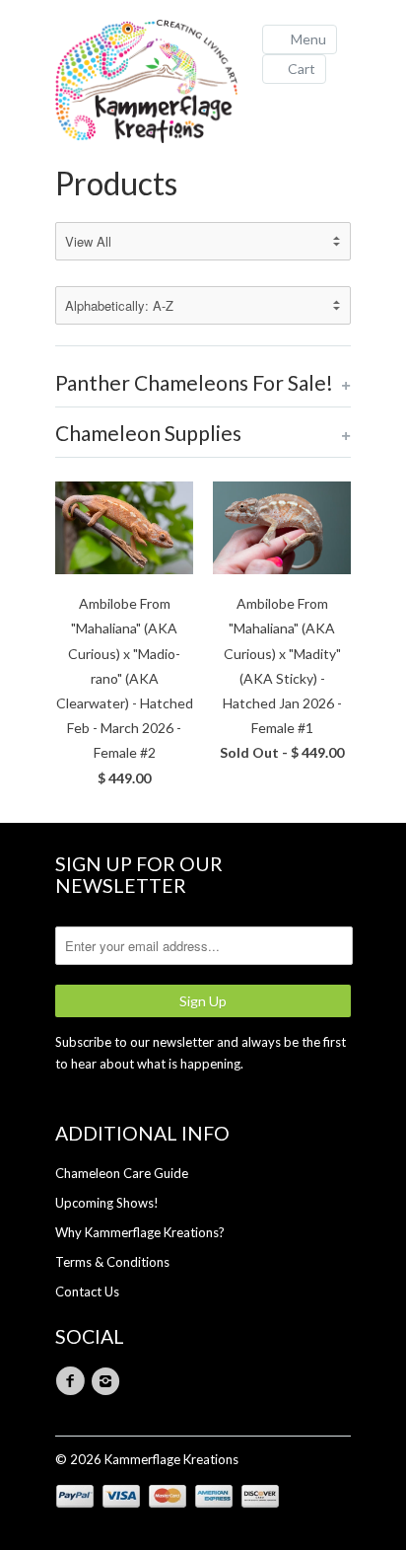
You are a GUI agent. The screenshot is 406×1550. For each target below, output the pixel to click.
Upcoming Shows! (107, 1203)
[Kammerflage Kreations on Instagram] (108, 1381)
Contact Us (87, 1291)
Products (116, 183)
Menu (308, 39)
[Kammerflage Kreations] (153, 84)
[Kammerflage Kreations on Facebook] (73, 1381)
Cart (301, 68)
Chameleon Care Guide (121, 1173)
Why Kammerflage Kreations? (140, 1232)
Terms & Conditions (112, 1262)
